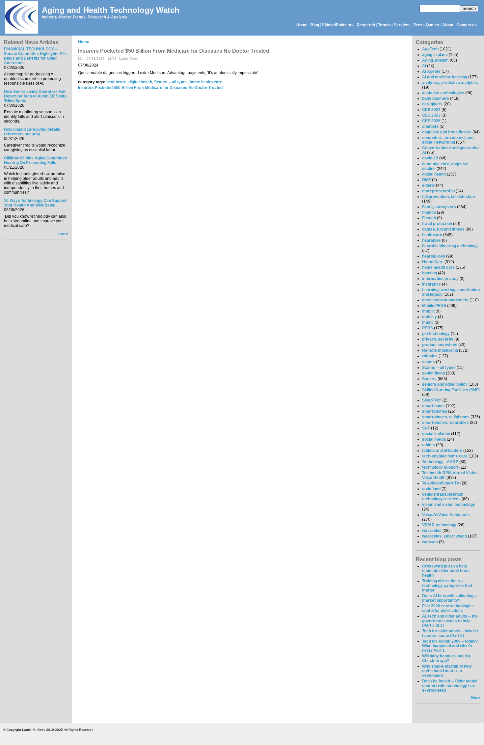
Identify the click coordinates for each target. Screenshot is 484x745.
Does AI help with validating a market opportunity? (449, 598)
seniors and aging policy (445, 384)
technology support (440, 467)
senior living (433, 373)
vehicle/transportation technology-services (442, 496)
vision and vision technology (448, 504)
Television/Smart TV (440, 483)
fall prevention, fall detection (448, 196)
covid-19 (430, 158)
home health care (206, 82)
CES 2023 (431, 115)
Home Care (433, 262)
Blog (314, 25)
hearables (431, 240)
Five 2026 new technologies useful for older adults (448, 608)
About (447, 25)
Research (366, 25)
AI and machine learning (444, 77)
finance (429, 212)
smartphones (434, 411)
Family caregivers (439, 207)
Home (302, 25)
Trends (384, 25)
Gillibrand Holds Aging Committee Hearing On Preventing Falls (35, 160)
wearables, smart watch (444, 536)
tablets (428, 445)
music (428, 322)
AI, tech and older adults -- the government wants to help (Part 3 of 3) (450, 621)
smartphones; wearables (445, 422)
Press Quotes (426, 25)
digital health (140, 82)
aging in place (435, 54)
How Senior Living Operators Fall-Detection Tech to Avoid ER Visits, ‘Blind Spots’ (35, 96)
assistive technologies (443, 93)
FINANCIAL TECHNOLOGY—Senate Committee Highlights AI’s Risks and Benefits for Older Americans (35, 56)
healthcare (116, 82)
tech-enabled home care (445, 456)
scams (428, 362)
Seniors (429, 378)
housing (429, 273)
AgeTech (430, 49)
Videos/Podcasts (338, 25)
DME (426, 180)
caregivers (432, 104)
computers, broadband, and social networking (447, 140)
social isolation (436, 433)
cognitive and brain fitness (446, 132)
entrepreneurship (438, 191)
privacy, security (437, 339)
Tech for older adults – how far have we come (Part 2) (450, 633)
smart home (433, 405)
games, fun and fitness (443, 229)
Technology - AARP (440, 461)
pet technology (436, 333)
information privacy (440, 278)
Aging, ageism (435, 60)
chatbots (430, 126)
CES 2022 (431, 109)
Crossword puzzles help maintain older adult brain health (446, 571)
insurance (431, 284)
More (475, 698)
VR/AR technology (439, 525)
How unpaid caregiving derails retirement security (32, 131)
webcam (430, 541)
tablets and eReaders (442, 450)
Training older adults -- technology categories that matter (447, 586)
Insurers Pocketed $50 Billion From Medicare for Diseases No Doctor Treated (150, 87)
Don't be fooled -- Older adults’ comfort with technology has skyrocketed (450, 686)
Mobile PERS (434, 305)
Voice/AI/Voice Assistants (446, 514)
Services (402, 25)
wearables (432, 530)
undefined (431, 488)
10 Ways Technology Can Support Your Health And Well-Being (35, 202)
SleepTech (432, 400)
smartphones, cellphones (446, 417)
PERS (427, 328)
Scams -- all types (171, 82)
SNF (426, 428)
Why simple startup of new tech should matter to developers (446, 671)
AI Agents (431, 71)
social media (434, 439)
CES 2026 (431, 121)
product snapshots (439, 345)
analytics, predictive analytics (450, 82)
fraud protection (437, 223)
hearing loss (433, 256)
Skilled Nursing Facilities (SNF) (451, 390)
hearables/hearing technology (450, 246)
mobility (429, 317)
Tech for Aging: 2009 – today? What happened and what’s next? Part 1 (450, 646)
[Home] (21, 18)
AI (424, 66)
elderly (428, 185)
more (63, 234)
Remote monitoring (440, 350)
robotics (430, 356)
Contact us (466, 25)
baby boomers (435, 98)
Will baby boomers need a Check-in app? (446, 658)
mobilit (428, 311)
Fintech (429, 218)
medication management (445, 300)
